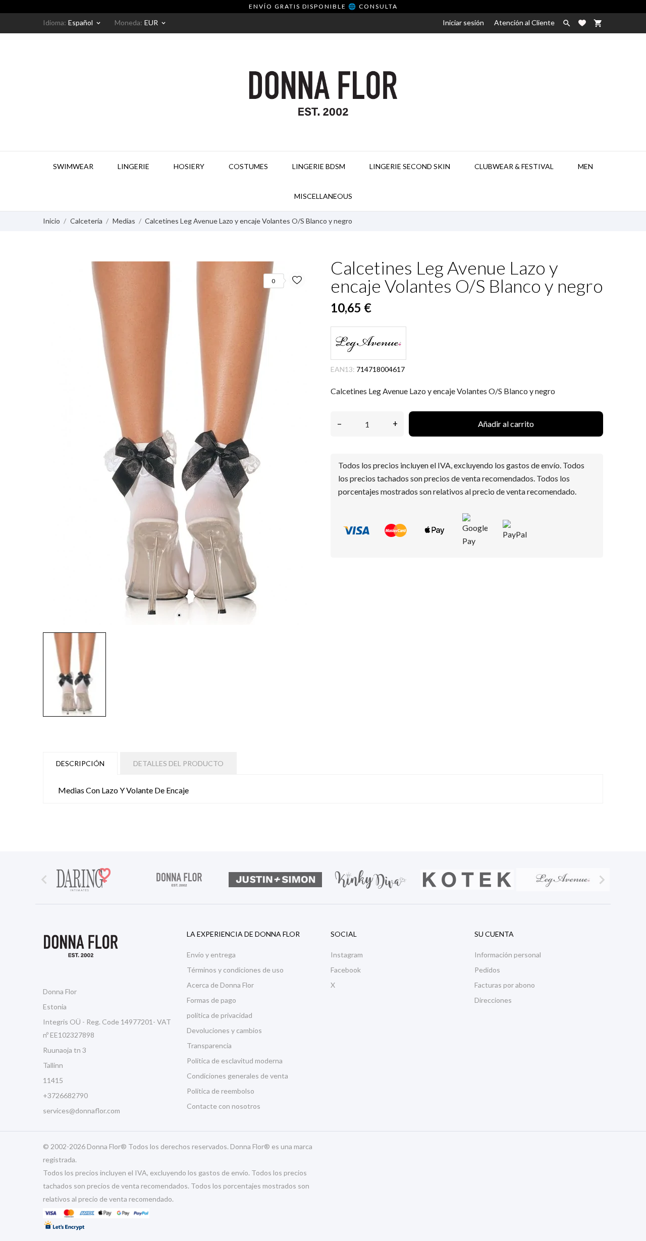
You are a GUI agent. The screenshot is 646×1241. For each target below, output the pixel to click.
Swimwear (73, 166)
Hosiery (189, 166)
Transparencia (209, 1045)
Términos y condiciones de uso (235, 969)
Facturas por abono (504, 985)
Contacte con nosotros (223, 1106)
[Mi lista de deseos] (582, 23)
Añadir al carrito (506, 423)
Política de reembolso (220, 1091)
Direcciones (493, 1000)
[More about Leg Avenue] (563, 879)
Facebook (346, 969)
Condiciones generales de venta (237, 1075)
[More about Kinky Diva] (371, 879)
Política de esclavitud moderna (235, 1060)
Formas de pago (211, 1000)
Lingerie (133, 166)
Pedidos (487, 969)
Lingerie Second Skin (409, 166)
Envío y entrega (211, 954)
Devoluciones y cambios (224, 1030)
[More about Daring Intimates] (83, 879)
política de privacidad (219, 1015)
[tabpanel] (179, 443)
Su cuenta (494, 934)
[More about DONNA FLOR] (179, 879)
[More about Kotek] (467, 879)
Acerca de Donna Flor (220, 985)
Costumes (248, 166)
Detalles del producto (178, 763)
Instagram (347, 954)
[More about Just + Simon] (275, 879)
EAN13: (343, 369)
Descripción (80, 763)
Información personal (507, 954)
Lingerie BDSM (318, 166)
